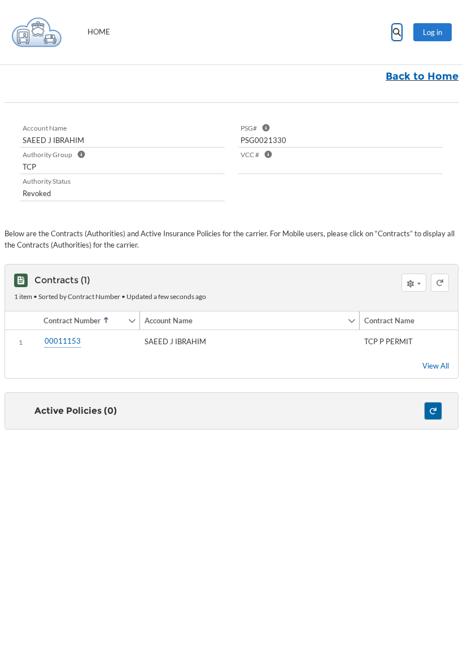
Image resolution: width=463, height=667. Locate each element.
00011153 (63, 340)
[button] (83, 320)
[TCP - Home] (36, 32)
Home (99, 31)
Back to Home (422, 76)
